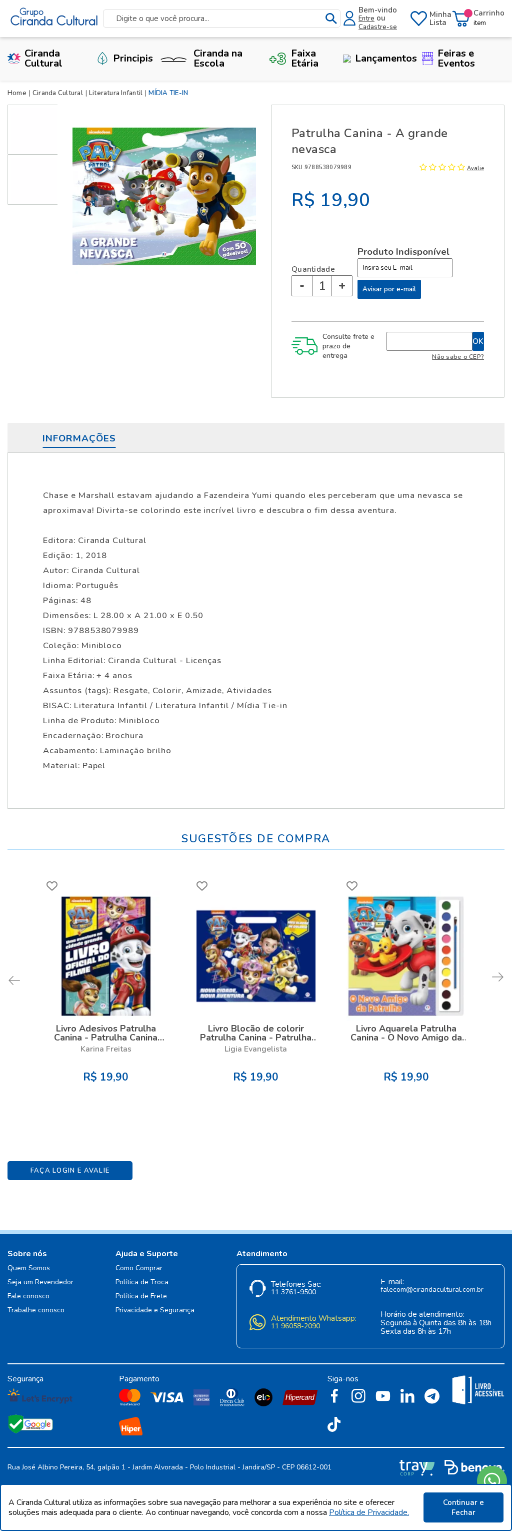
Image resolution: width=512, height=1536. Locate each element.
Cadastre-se (377, 27)
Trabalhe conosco (36, 1310)
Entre (366, 18)
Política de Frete (141, 1296)
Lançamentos (386, 58)
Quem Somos (29, 1268)
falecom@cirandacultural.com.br (432, 1290)
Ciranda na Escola (218, 58)
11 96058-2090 (295, 1326)
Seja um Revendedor (41, 1282)
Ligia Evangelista (255, 1049)
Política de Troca (142, 1282)
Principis (133, 58)
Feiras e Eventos (456, 58)
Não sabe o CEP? (458, 356)
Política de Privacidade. (369, 1512)
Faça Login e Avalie (70, 1170)
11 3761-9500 (293, 1292)
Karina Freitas (106, 1049)
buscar (331, 19)
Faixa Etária (304, 58)
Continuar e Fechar (463, 1507)
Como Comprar (139, 1268)
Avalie (475, 168)
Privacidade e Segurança (155, 1310)
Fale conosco (29, 1296)
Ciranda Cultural (43, 58)
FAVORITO (52, 885)
